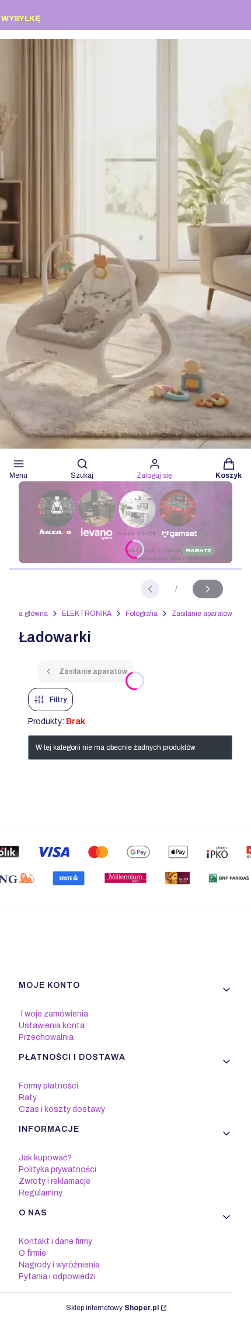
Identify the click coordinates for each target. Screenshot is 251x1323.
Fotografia (142, 613)
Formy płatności (48, 1085)
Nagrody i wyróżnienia (59, 1264)
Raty (28, 1097)
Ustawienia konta (52, 1025)
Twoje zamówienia (53, 1014)
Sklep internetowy (112, 1308)
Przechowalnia (46, 1037)
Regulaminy (40, 1192)
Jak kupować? (45, 1157)
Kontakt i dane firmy (55, 1241)
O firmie (32, 1253)
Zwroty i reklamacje (54, 1181)
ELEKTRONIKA (86, 613)
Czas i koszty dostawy (62, 1109)
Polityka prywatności (57, 1169)
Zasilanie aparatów (202, 613)
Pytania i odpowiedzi (57, 1276)
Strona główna (24, 613)
